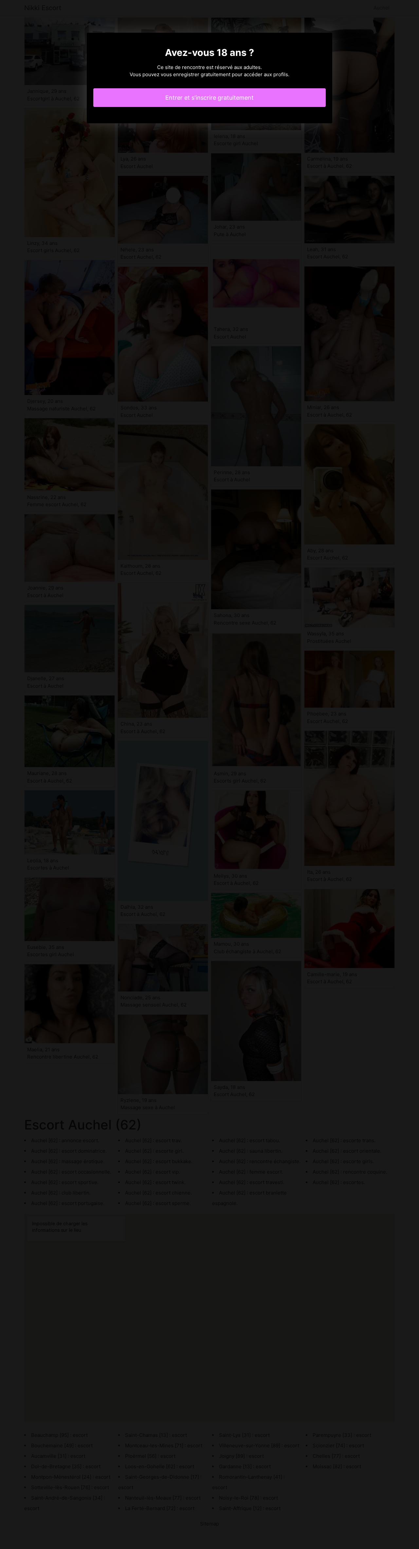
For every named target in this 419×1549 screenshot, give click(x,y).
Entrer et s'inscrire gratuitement (209, 97)
